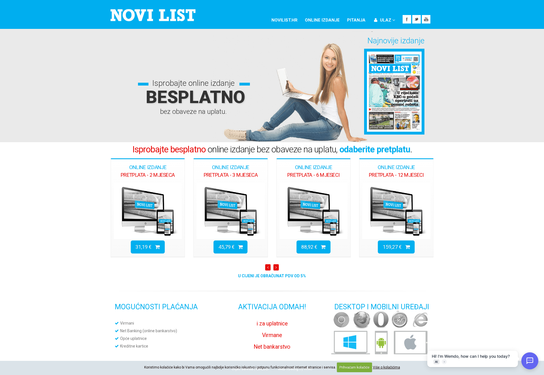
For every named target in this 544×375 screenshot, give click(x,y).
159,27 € (394, 247)
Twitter (416, 19)
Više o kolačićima (386, 367)
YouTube (426, 19)
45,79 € (228, 247)
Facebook (407, 19)
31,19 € (145, 247)
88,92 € (311, 247)
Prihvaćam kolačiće (354, 367)
